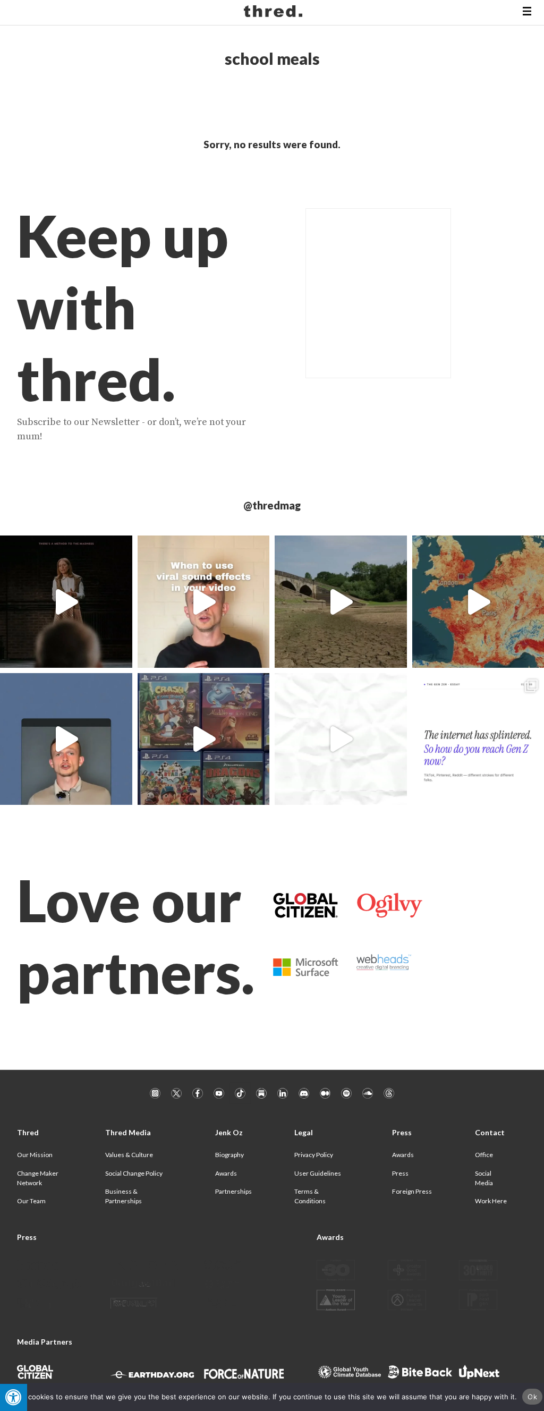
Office (484, 1155)
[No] (530, 1397)
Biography (229, 1155)
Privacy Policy (313, 1155)
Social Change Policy (134, 1173)
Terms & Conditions (310, 1196)
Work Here (491, 1201)
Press (400, 1173)
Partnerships (233, 1191)
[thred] (274, 12)
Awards (226, 1173)
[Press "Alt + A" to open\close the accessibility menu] (13, 1397)
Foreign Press (412, 1191)
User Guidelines (317, 1173)
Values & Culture (129, 1155)
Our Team (31, 1201)
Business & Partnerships (123, 1196)
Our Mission (35, 1155)
